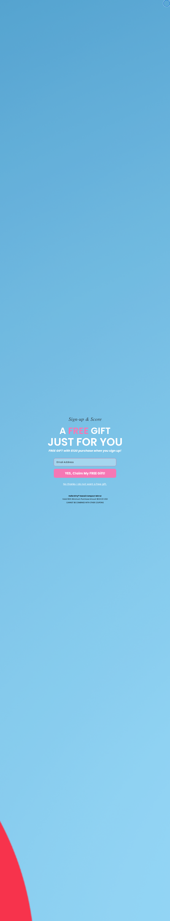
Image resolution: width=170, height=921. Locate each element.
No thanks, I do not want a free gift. (85, 484)
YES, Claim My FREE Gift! (85, 473)
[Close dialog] (166, 3)
